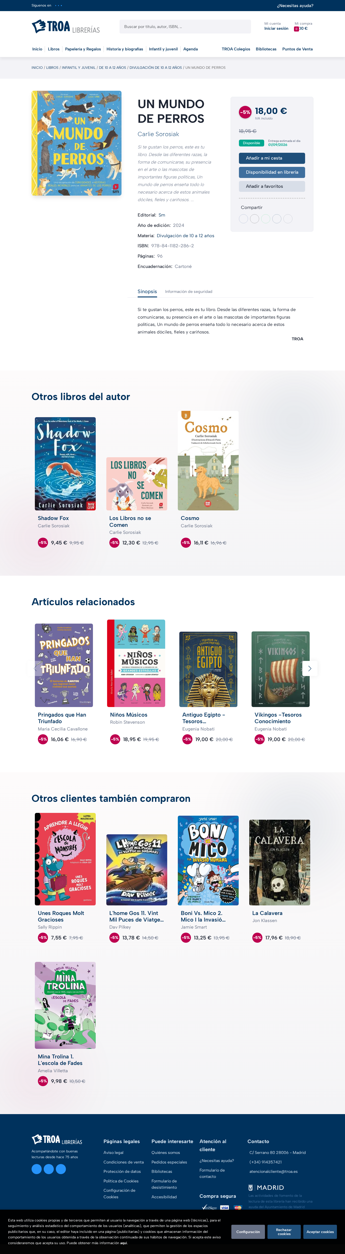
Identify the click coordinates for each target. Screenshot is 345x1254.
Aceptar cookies (320, 1232)
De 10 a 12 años (112, 68)
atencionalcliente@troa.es (274, 1171)
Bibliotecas (266, 49)
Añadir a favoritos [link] (264, 186)
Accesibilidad (164, 1197)
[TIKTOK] (61, 5)
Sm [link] (162, 215)
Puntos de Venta (297, 49)
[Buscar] (243, 27)
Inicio (37, 68)
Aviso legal (114, 1152)
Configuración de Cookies (119, 1193)
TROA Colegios (236, 49)
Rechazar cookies (284, 1232)
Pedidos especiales (169, 1162)
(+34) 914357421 (266, 1162)
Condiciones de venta (124, 1162)
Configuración (248, 1232)
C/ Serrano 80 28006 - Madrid (278, 1152)
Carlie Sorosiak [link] (158, 134)
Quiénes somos (166, 1152)
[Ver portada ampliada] (76, 143)
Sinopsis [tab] (147, 291)
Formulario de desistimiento (164, 1184)
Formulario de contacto (212, 1173)
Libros (52, 68)
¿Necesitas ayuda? (295, 6)
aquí (123, 1243)
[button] (303, 26)
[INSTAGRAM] (55, 5)
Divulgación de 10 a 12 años (156, 68)
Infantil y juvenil (78, 68)
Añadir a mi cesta (264, 158)
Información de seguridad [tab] (188, 291)
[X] (58, 5)
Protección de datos (122, 1171)
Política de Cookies (121, 1181)
